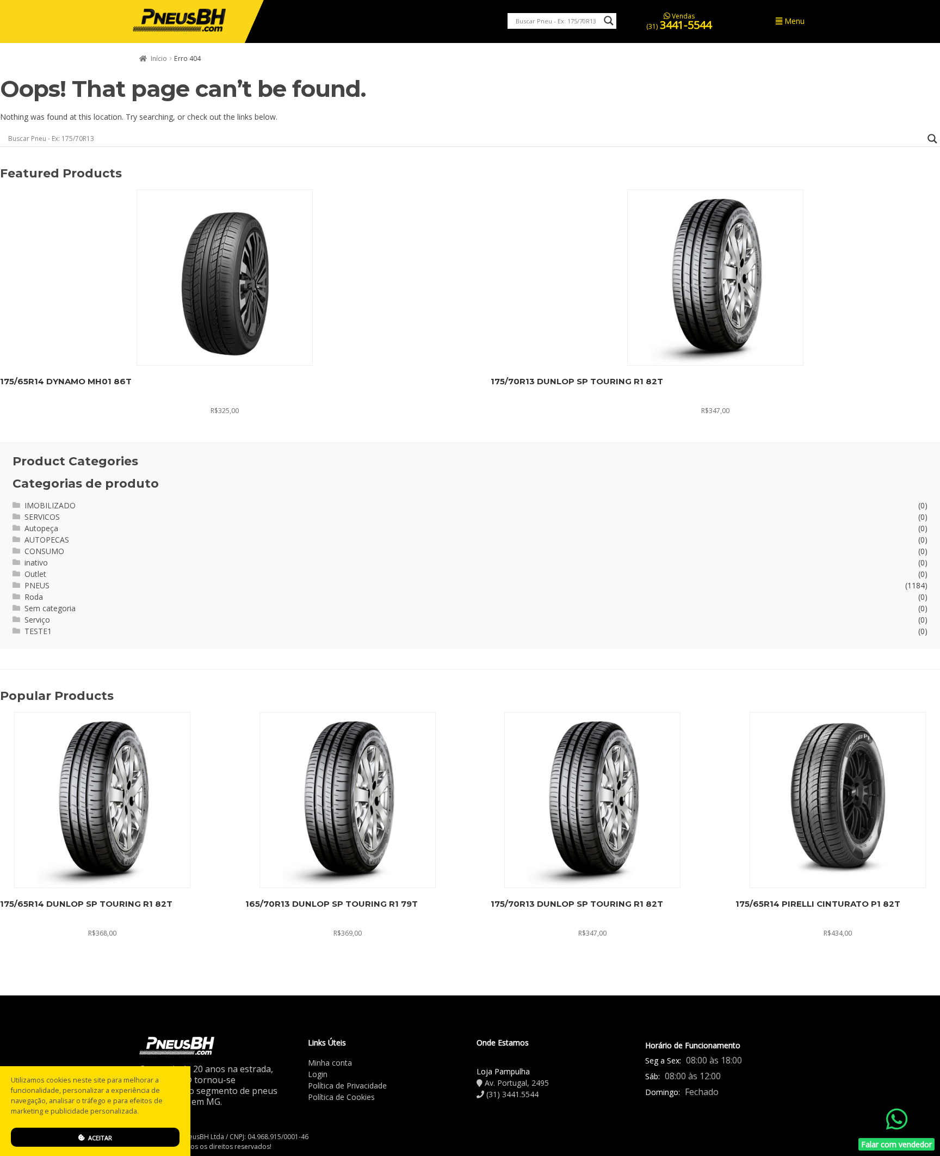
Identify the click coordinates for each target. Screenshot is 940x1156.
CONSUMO (44, 551)
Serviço (37, 619)
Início (159, 58)
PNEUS (37, 585)
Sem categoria (50, 608)
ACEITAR (99, 1138)
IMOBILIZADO (50, 505)
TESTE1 (38, 631)
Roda (33, 597)
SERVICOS (42, 517)
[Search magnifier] (608, 20)
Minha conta (330, 1062)
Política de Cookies (341, 1097)
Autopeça (41, 528)
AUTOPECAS (46, 539)
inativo (36, 562)
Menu (793, 21)
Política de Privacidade (347, 1085)
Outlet (35, 574)
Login (317, 1074)
